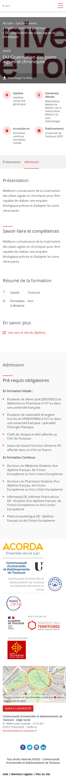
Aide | (7, 774)
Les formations (26, 23)
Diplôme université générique (25, 28)
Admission (31, 162)
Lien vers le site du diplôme (26, 333)
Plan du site (43, 774)
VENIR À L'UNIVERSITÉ (18, 708)
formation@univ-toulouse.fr (20, 730)
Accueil (7, 23)
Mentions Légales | (23, 774)
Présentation (12, 162)
